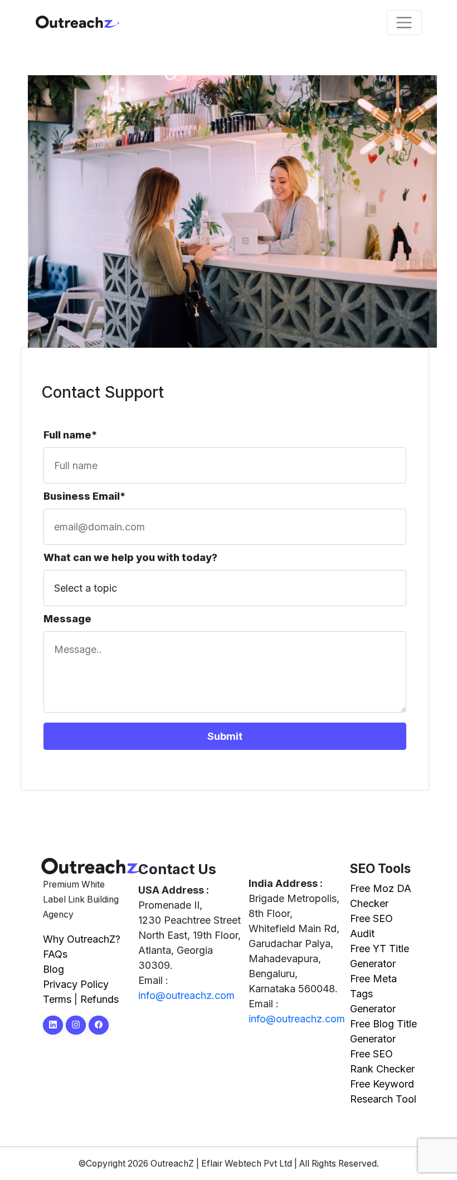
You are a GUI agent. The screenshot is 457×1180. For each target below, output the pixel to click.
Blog (53, 969)
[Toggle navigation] (404, 22)
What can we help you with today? (130, 557)
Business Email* (84, 496)
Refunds (99, 999)
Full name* (70, 435)
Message (67, 619)
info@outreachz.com (186, 995)
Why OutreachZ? (81, 939)
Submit (224, 736)
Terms (57, 999)
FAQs (55, 954)
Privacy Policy (76, 984)
